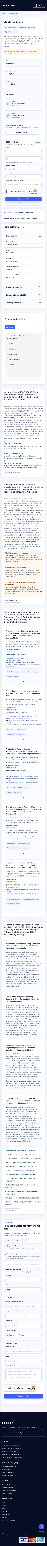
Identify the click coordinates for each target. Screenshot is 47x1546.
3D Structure (19, 213)
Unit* (7, 155)
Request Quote (23, 199)
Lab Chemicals (6, 1469)
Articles (4, 1506)
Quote (34, 218)
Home (4, 14)
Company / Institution (12, 1311)
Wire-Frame (12, 349)
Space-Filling (12, 354)
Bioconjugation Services (9, 1490)
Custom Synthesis (7, 1485)
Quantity (8, 1275)
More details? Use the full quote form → (23, 203)
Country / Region (10, 1330)
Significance (9, 218)
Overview (29, 213)
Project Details (10, 1366)
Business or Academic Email (14, 1301)
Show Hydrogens (14, 359)
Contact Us (5, 1514)
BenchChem (9, 5)
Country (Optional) (10, 173)
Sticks (10, 344)
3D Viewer (10, 327)
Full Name (8, 1320)
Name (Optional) (10, 165)
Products (14, 14)
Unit (7, 1285)
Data (17, 218)
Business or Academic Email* (14, 180)
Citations (4, 1503)
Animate (11, 364)
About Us (4, 1511)
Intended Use (9, 1346)
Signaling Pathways (8, 1475)
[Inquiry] (41, 1526)
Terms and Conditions (8, 1520)
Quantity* (8, 147)
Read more (6, 46)
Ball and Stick (12, 338)
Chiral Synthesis (7, 1493)
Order (3, 1508)
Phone (7, 1356)
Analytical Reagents (8, 1472)
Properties (8, 213)
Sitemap (4, 1517)
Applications (25, 218)
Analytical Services (7, 1488)
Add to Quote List (22, 132)
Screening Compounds (9, 1467)
